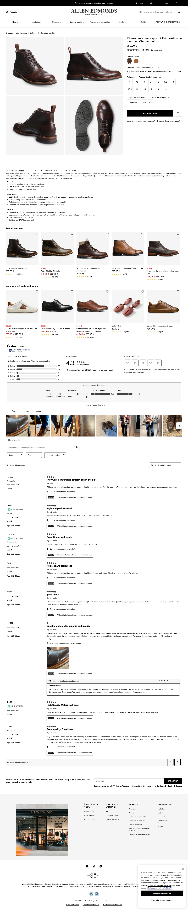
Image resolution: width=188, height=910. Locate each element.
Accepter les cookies (162, 893)
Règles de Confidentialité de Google (135, 786)
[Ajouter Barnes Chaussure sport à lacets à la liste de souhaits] (178, 291)
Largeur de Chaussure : (136, 97)
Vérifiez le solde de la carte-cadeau (140, 829)
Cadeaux (122, 22)
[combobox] (160, 12)
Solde (143, 22)
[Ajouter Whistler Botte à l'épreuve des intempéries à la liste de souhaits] (107, 234)
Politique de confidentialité (158, 888)
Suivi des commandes (138, 817)
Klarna (131, 813)
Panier (166, 3)
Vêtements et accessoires (100, 22)
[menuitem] (16, 22)
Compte (139, 3)
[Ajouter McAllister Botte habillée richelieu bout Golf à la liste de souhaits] (178, 234)
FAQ (107, 811)
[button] (21, 22)
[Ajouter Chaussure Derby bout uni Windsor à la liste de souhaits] (72, 291)
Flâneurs (161, 817)
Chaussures (56, 22)
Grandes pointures (76, 22)
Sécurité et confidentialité (139, 835)
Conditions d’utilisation (91, 905)
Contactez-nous (112, 815)
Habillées (161, 809)
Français (13, 12)
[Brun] (136, 61)
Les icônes (36, 22)
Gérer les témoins (72, 905)
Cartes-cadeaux (135, 825)
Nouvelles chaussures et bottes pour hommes (94, 3)
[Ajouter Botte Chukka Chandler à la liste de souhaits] (72, 234)
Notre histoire (89, 815)
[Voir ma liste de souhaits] (127, 12)
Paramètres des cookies (161, 900)
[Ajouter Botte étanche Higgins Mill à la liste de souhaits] (36, 234)
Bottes (160, 813)
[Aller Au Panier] (176, 3)
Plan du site (88, 819)
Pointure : (131, 77)
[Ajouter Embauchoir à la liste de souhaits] (142, 291)
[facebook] (87, 867)
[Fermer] (183, 869)
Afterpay (132, 809)
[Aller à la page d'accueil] (94, 12)
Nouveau (16, 22)
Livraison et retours (137, 821)
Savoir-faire (88, 811)
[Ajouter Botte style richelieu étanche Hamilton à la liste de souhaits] (142, 234)
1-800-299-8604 (112, 819)
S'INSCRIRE (173, 781)
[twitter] (101, 867)
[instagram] (94, 867)
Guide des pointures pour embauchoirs (143, 67)
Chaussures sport (163, 821)
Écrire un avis (156, 50)
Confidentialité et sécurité (112, 905)
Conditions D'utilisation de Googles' (169, 786)
